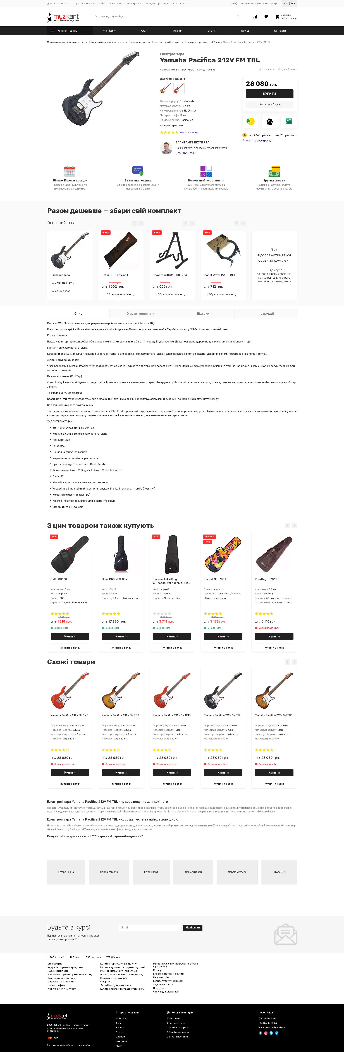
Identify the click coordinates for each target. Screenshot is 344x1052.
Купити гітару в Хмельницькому (118, 963)
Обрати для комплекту (119, 294)
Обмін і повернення (111, 3)
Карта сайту (84, 1045)
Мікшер (157, 970)
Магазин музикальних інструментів (68, 807)
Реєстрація (271, 3)
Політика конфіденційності (60, 1045)
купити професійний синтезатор (257, 807)
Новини (177, 30)
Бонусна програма (157, 3)
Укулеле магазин (163, 984)
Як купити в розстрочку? (257, 140)
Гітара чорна (66, 872)
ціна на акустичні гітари (89, 811)
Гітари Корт (151, 872)
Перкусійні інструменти (113, 978)
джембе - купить (95, 825)
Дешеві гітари (193, 872)
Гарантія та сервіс (84, 3)
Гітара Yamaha (109, 872)
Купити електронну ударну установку (122, 988)
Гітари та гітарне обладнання (106, 42)
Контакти (178, 3)
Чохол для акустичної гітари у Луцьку (121, 974)
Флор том (105, 981)
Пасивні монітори (58, 971)
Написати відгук (189, 132)
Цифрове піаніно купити (61, 981)
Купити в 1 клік (269, 104)
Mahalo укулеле (237, 872)
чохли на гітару (154, 807)
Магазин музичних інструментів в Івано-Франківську (176, 965)
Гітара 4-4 (279, 872)
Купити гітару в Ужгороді (62, 978)
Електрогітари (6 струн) (166, 42)
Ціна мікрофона (57, 985)
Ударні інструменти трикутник (65, 967)
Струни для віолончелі (166, 991)
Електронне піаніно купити (169, 973)
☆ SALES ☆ (109, 30)
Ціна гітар (158, 988)
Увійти (258, 3)
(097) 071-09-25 (186, 153)
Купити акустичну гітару (62, 988)
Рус (286, 3)
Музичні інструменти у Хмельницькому (70, 974)
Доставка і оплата (57, 3)
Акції (144, 30)
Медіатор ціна (161, 977)
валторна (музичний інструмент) (238, 811)
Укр (293, 3)
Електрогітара (172, 54)
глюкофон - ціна (119, 829)
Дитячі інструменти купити (115, 985)
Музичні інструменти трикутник (118, 971)
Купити (269, 93)
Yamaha (210, 69)
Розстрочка (134, 3)
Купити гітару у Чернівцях (168, 981)
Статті (212, 30)
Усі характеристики (171, 125)
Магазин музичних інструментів (65, 42)
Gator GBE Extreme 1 (115, 275)
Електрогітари (138, 42)
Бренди (245, 30)
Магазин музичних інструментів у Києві (122, 967)
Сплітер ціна (55, 963)
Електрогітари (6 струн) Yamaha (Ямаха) (208, 42)
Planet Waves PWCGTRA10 (220, 275)
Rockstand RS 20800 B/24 (170, 275)
